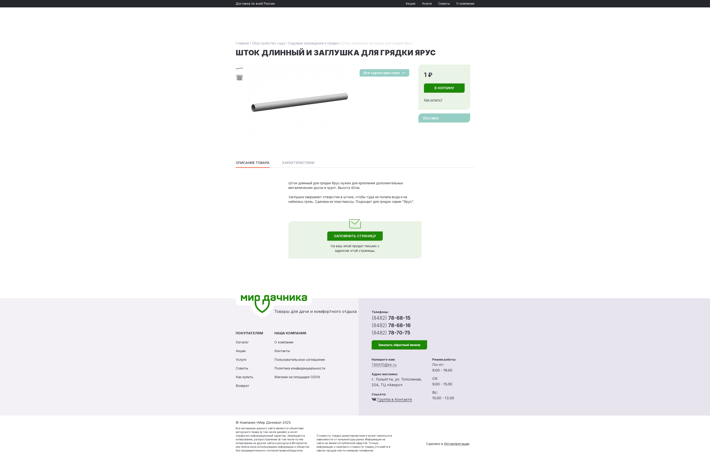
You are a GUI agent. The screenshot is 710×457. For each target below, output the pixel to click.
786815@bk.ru (384, 364)
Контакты (282, 351)
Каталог (242, 342)
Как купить (244, 377)
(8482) (391, 318)
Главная (242, 43)
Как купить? (433, 100)
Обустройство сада (268, 43)
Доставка (431, 118)
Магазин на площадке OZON (297, 377)
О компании (465, 3)
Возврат (242, 386)
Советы (444, 3)
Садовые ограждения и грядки (313, 43)
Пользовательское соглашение (299, 360)
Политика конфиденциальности (299, 368)
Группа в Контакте (394, 399)
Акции (410, 3)
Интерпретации (456, 444)
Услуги (427, 3)
